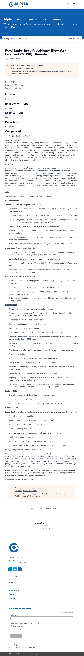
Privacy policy (37, 529)
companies (9, 39)
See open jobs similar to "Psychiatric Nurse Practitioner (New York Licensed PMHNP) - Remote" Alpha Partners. (42, 73)
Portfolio (11, 582)
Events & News (13, 591)
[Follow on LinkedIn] (10, 569)
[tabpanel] (42, 310)
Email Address (16, 615)
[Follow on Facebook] (20, 569)
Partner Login (13, 603)
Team (10, 586)
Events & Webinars (19, 630)
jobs (19, 39)
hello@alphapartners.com (22, 645)
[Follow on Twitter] (15, 569)
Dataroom (11, 599)
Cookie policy (47, 529)
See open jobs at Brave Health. (22, 68)
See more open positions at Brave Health (42, 509)
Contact (11, 595)
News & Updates (18, 626)
